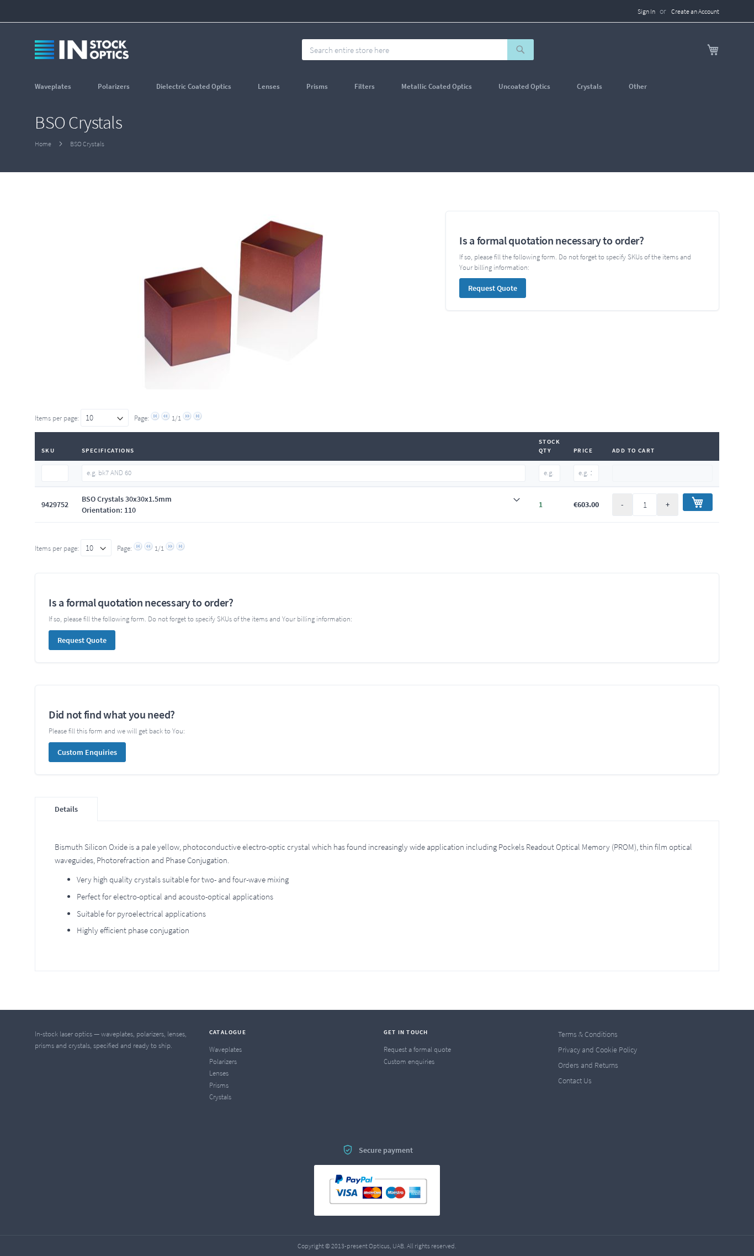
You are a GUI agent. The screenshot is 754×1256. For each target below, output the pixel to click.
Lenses (219, 1073)
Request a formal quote (417, 1049)
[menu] (377, 86)
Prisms (219, 1085)
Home (43, 144)
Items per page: (58, 418)
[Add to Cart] (698, 502)
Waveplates (225, 1049)
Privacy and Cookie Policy (597, 1050)
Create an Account (695, 11)
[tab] (303, 504)
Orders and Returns (588, 1065)
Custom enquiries (409, 1061)
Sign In (646, 11)
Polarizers (223, 1061)
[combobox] (418, 49)
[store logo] (82, 50)
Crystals (220, 1096)
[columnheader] (55, 446)
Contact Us (575, 1080)
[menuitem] (53, 86)
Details (66, 809)
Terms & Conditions (588, 1034)
